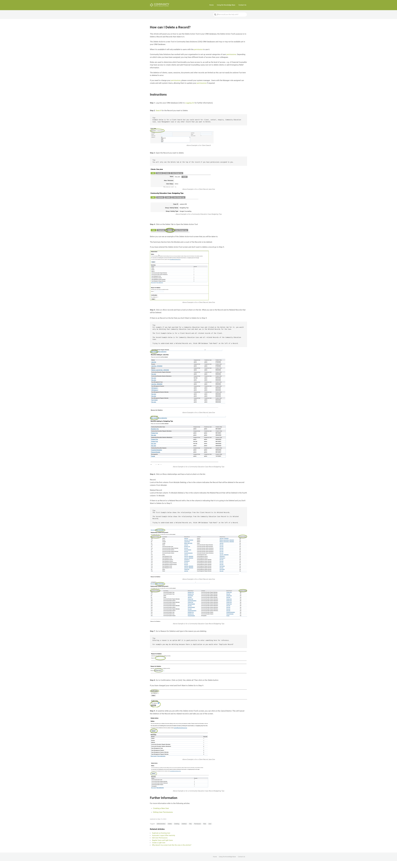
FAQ (190, 824)
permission (198, 49)
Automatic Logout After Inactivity (163, 835)
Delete (170, 824)
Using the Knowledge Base (226, 5)
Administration (161, 824)
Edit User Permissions (159, 838)
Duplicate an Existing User (161, 833)
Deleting (176, 824)
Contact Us (242, 5)
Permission (197, 824)
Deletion (184, 824)
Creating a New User (161, 808)
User (210, 824)
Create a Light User (158, 843)
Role (204, 824)
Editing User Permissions (163, 812)
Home (211, 5)
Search (158, 110)
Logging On (189, 103)
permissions (231, 54)
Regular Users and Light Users (162, 840)
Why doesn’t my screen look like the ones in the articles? (171, 845)
